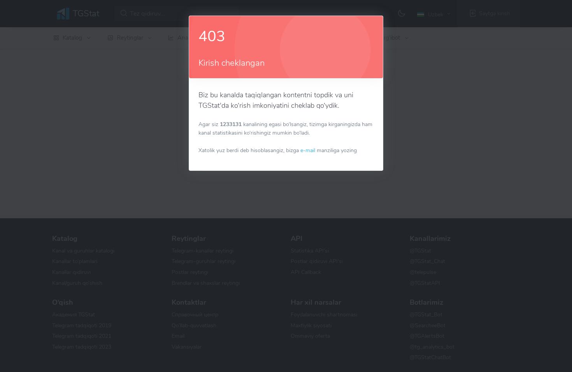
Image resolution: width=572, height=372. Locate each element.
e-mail (307, 150)
